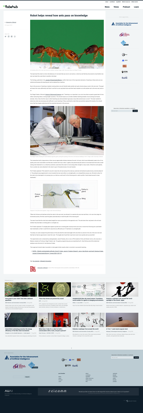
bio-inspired (36, 261)
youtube (115, 381)
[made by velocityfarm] (130, 401)
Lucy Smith (80, 302)
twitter (114, 378)
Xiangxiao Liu (8, 333)
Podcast (126, 7)
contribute (112, 1)
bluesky (114, 380)
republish (118, 1)
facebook (115, 376)
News (107, 7)
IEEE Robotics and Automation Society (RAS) (15, 302)
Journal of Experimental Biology (54, 80)
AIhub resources (126, 1)
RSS (87, 381)
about (106, 1)
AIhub (74, 302)
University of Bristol (11, 22)
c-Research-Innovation (45, 261)
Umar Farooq (42, 333)
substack (115, 373)
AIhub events (134, 1)
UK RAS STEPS (50, 333)
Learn (136, 7)
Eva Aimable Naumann (17, 333)
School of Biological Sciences (53, 94)
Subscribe (135, 110)
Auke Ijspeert (27, 333)
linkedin (114, 375)
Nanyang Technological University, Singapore (116, 331)
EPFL (40, 301)
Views (116, 7)
